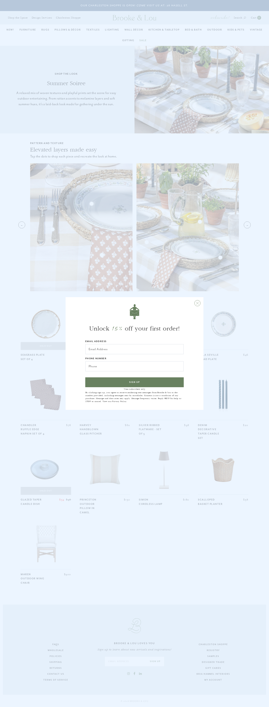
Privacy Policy (119, 401)
